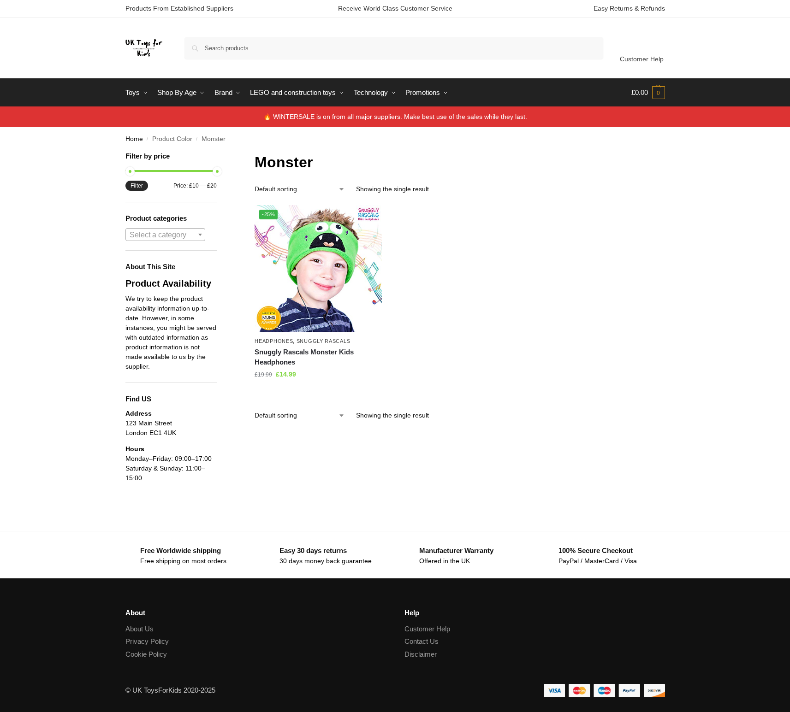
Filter (137, 185)
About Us (139, 629)
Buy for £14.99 (318, 394)
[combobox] (165, 234)
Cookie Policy (146, 654)
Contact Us (421, 641)
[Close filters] (219, 157)
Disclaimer (420, 654)
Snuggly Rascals (323, 341)
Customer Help (642, 59)
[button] (648, 92)
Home (134, 138)
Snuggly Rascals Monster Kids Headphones (304, 357)
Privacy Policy (147, 641)
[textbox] (165, 235)
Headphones (274, 341)
